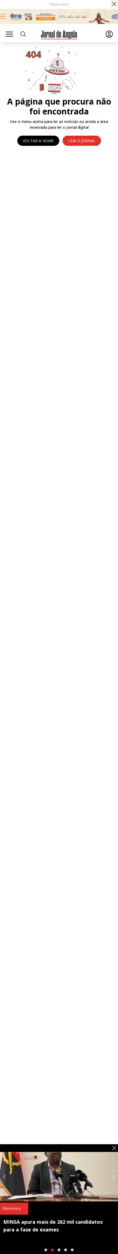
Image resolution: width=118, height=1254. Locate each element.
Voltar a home (38, 140)
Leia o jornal (81, 140)
